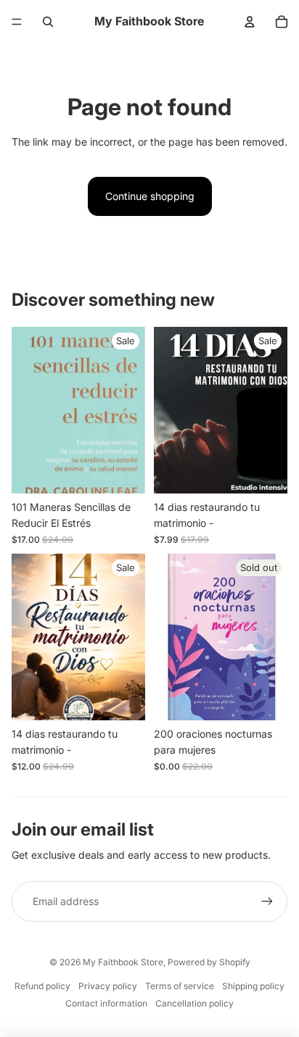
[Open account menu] (250, 22)
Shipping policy (253, 985)
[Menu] (16, 21)
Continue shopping (149, 196)
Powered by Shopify (209, 962)
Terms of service (179, 985)
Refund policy (42, 985)
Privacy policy (107, 985)
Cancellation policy (194, 1003)
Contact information (106, 1003)
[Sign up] (267, 901)
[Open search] (48, 22)
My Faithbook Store (123, 962)
